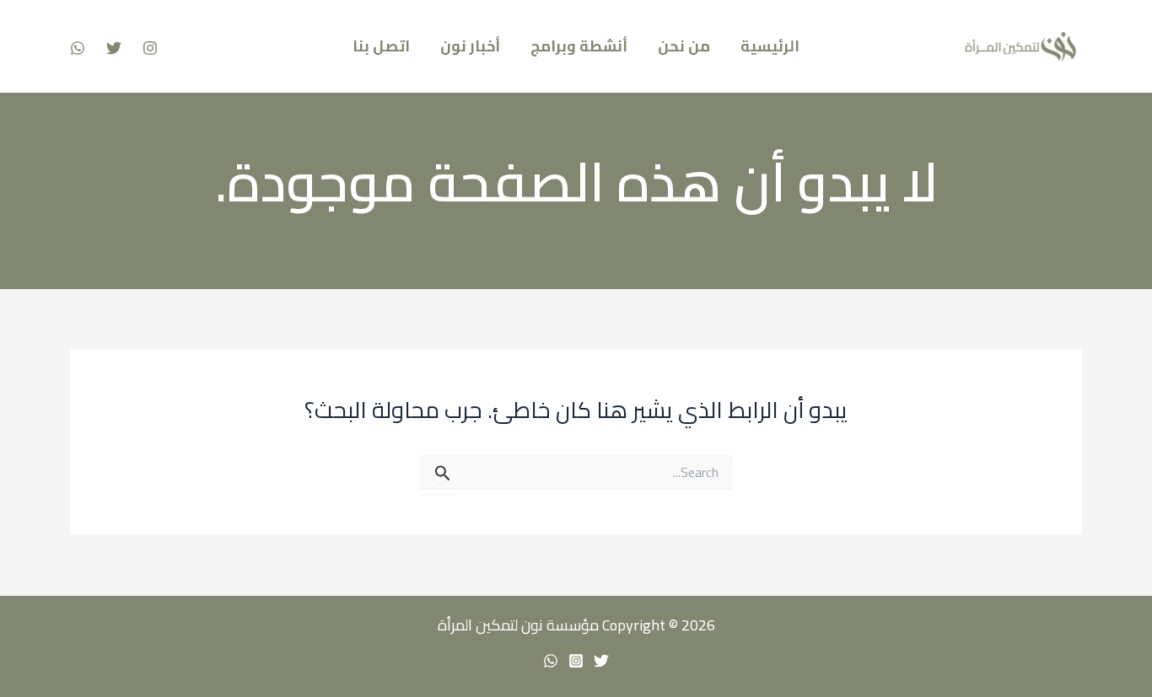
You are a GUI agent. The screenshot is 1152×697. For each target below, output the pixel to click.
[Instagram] (150, 48)
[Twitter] (113, 48)
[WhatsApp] (77, 48)
